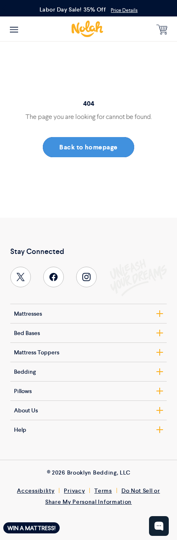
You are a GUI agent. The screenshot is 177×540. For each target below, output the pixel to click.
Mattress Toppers (36, 352)
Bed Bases (27, 333)
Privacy (74, 490)
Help (20, 429)
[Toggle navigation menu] (14, 29)
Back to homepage (88, 147)
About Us (26, 410)
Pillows (23, 391)
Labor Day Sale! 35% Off (73, 9)
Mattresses (28, 313)
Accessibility (35, 490)
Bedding (25, 371)
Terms (103, 490)
